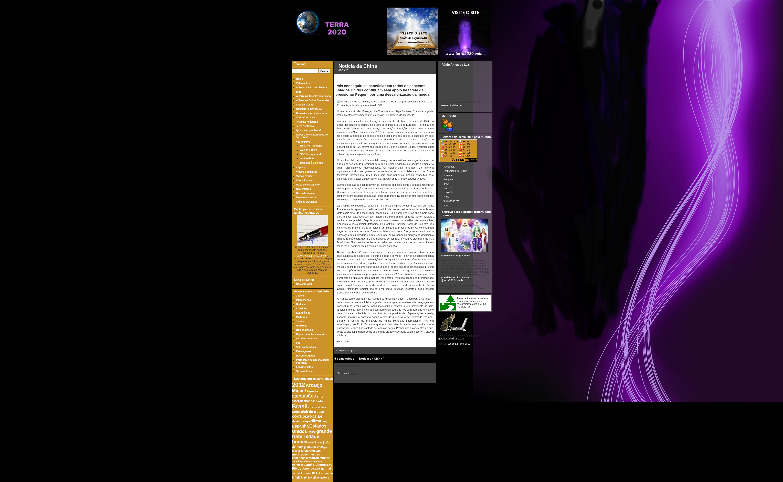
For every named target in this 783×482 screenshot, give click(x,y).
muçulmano (298, 461)
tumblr (446, 205)
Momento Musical (306, 197)
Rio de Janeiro (302, 468)
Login (354, 373)
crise (317, 416)
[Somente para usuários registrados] (447, 130)
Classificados (304, 180)
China (296, 411)
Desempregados (305, 355)
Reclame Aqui (304, 284)
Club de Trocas (304, 104)
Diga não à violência (311, 162)
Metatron (312, 458)
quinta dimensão (318, 464)
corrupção (302, 416)
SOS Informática (305, 117)
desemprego (301, 421)
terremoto (327, 473)
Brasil (300, 406)
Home (299, 79)
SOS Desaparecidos (312, 154)
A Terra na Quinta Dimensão (312, 100)
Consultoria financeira (309, 109)
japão (326, 442)
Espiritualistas (304, 367)
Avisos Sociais (308, 150)
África (325, 477)
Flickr (446, 196)
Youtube (448, 175)
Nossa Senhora (313, 461)
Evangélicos (303, 312)
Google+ (448, 179)
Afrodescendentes (307, 338)
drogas (326, 421)
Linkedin (448, 192)
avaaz (309, 401)
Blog (298, 91)
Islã (313, 442)
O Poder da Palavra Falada (311, 87)
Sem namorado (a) (306, 347)
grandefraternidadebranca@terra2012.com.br (456, 279)
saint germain (323, 468)
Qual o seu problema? (308, 130)
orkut (446, 183)
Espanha (300, 426)
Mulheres (301, 317)
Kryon (324, 447)
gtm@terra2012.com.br (451, 338)
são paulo (297, 473)
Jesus (297, 447)
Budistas (301, 304)
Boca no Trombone (311, 145)
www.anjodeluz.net (451, 105)
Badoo (320, 401)
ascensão (303, 396)
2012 (298, 384)
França (311, 432)
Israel (320, 442)
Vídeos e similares (306, 171)
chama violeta (317, 407)
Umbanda (301, 325)
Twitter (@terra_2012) (455, 171)
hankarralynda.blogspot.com (455, 255)
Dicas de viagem (305, 193)
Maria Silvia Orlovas (306, 450)
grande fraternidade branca (312, 436)
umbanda (301, 477)
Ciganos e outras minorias (311, 334)
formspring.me (451, 201)
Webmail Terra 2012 (459, 343)
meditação (300, 454)
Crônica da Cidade (306, 201)
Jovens (300, 295)
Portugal (297, 464)
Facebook (449, 166)
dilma (315, 421)
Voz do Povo (303, 141)
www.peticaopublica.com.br (312, 255)
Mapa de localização (308, 184)
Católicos (301, 308)
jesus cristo (312, 447)
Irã (309, 442)
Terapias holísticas (307, 121)
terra (315, 472)
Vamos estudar (305, 176)
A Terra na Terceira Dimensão (313, 96)
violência (316, 477)
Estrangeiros (303, 351)
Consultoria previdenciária (311, 113)
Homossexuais (305, 330)
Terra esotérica (305, 126)
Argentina (312, 391)
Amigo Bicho (307, 158)
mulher (325, 458)
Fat (298, 342)
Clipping (300, 167)
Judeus (300, 321)
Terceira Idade (304, 371)
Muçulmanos (303, 300)
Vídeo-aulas (303, 83)
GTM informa (303, 189)
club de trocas (312, 412)
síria (307, 473)
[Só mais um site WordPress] (337, 43)
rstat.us (447, 188)
